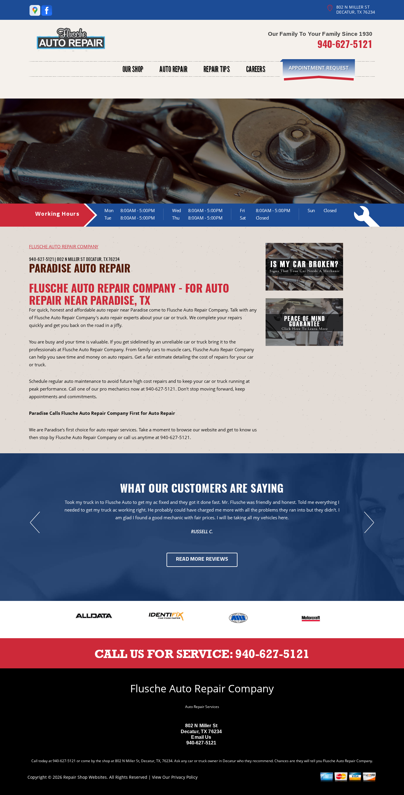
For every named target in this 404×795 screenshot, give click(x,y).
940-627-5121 (344, 44)
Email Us (201, 737)
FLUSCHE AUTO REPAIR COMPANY (63, 246)
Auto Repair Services (202, 706)
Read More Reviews (202, 559)
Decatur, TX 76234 (103, 259)
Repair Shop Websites (85, 777)
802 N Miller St (71, 259)
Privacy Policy (184, 777)
